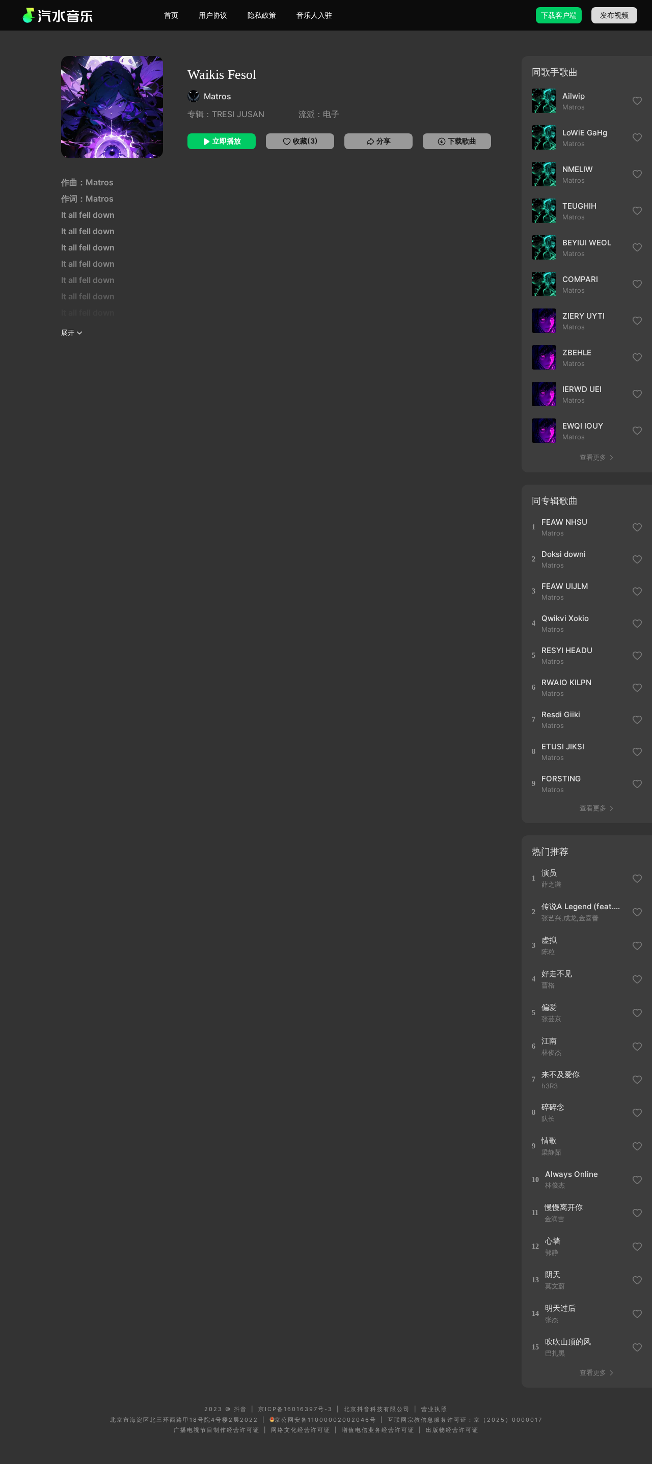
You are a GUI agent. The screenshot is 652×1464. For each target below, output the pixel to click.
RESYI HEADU (566, 650)
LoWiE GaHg (584, 132)
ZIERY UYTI (583, 316)
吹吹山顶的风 (568, 1341)
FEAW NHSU (564, 522)
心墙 (552, 1241)
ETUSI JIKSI (562, 746)
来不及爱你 (560, 1074)
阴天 (552, 1274)
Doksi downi (563, 554)
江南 (549, 1041)
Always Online (571, 1174)
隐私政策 (262, 15)
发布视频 (614, 15)
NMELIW (577, 169)
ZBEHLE (576, 352)
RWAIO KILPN (566, 682)
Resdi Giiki (560, 714)
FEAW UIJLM (564, 586)
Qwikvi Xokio (565, 618)
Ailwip (573, 96)
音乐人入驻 (314, 15)
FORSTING (561, 778)
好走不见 (556, 973)
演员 (549, 873)
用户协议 (213, 15)
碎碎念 (552, 1107)
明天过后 (560, 1308)
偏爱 (549, 1007)
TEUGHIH (579, 206)
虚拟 (549, 940)
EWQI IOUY (582, 426)
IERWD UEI (582, 389)
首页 (171, 15)
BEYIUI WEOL (586, 242)
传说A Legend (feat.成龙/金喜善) (583, 906)
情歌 (549, 1140)
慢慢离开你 (564, 1207)
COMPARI (580, 279)
